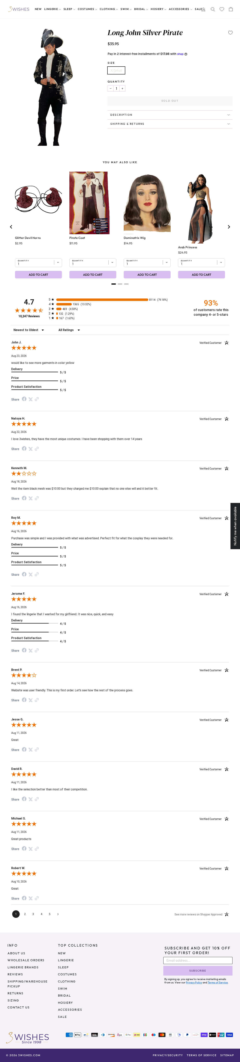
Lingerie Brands (23, 967)
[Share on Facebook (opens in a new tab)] (24, 399)
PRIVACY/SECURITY (168, 1055)
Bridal (140, 9)
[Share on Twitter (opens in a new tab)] (30, 399)
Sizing (13, 1000)
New (38, 9)
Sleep (68, 9)
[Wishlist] (222, 9)
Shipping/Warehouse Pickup (28, 983)
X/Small (116, 70)
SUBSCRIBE (197, 970)
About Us (16, 953)
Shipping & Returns (127, 124)
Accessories (179, 9)
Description (121, 115)
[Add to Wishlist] (230, 33)
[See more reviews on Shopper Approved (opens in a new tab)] (37, 399)
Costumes (86, 9)
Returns (15, 993)
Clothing (108, 9)
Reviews (15, 974)
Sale (199, 9)
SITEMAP (227, 1055)
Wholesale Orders (26, 960)
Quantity (116, 81)
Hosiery (157, 9)
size (111, 62)
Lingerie (51, 9)
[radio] (120, 299)
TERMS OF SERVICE (202, 1055)
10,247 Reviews (29, 316)
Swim (125, 9)
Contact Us (19, 1007)
